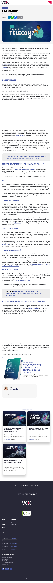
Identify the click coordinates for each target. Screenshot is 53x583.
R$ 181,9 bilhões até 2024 (23, 280)
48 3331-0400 (13, 538)
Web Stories (13, 524)
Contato (4, 530)
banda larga (19, 135)
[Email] (18, 17)
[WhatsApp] (12, 17)
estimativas (5, 244)
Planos (3, 522)
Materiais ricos (13, 522)
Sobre (3, 527)
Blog (12, 521)
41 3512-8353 (14, 549)
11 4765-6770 (14, 541)
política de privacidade (30, 494)
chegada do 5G (6, 64)
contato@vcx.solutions (9, 554)
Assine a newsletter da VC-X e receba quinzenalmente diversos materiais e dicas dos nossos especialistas (24, 293)
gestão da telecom (33, 308)
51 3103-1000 (14, 546)
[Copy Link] (21, 17)
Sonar (3, 519)
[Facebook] (15, 17)
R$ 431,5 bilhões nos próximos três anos (23, 169)
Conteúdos (13, 519)
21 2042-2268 (13, 543)
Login (3, 532)
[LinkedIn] (9, 17)
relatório (4, 67)
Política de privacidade (26, 578)
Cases (3, 524)
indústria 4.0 (17, 223)
